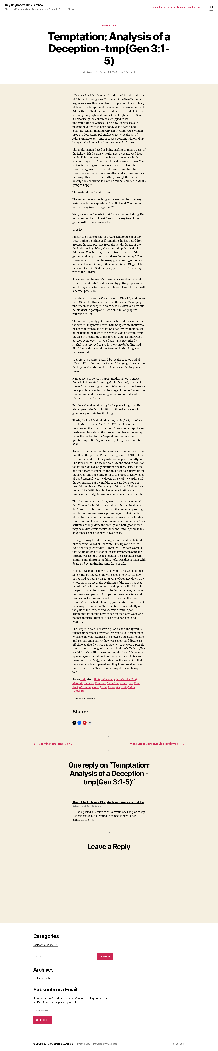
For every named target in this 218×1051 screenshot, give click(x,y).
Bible (97, 679)
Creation (100, 683)
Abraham (85, 687)
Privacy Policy (83, 1044)
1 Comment (129, 72)
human (106, 25)
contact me (194, 7)
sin (114, 25)
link (83, 679)
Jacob (103, 687)
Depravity (78, 691)
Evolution (113, 683)
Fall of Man (128, 687)
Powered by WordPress (105, 1044)
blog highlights (175, 7)
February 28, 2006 (108, 72)
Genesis (89, 683)
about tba (157, 7)
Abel (75, 687)
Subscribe (42, 1020)
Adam (123, 683)
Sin (118, 687)
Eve (131, 683)
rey (90, 72)
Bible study (108, 679)
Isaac (95, 687)
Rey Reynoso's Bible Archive (24, 5)
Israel (111, 687)
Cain (137, 683)
